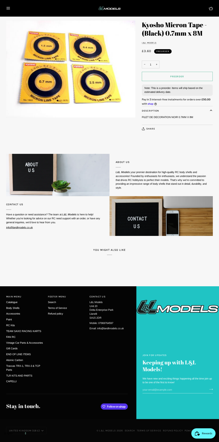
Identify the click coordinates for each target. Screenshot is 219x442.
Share (150, 128)
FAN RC (11, 336)
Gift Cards (12, 348)
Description (150, 110)
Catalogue (11, 302)
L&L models (149, 42)
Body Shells (13, 307)
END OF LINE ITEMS (18, 354)
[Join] (210, 389)
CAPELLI (11, 381)
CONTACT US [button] (97, 296)
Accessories (13, 313)
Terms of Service (57, 307)
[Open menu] (11, 8)
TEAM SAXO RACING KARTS (23, 331)
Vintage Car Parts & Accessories (24, 342)
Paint (9, 319)
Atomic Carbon (14, 360)
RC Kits (10, 325)
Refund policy (55, 313)
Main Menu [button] (14, 296)
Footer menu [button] (57, 296)
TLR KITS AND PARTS (19, 375)
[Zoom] (70, 69)
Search (52, 302)
